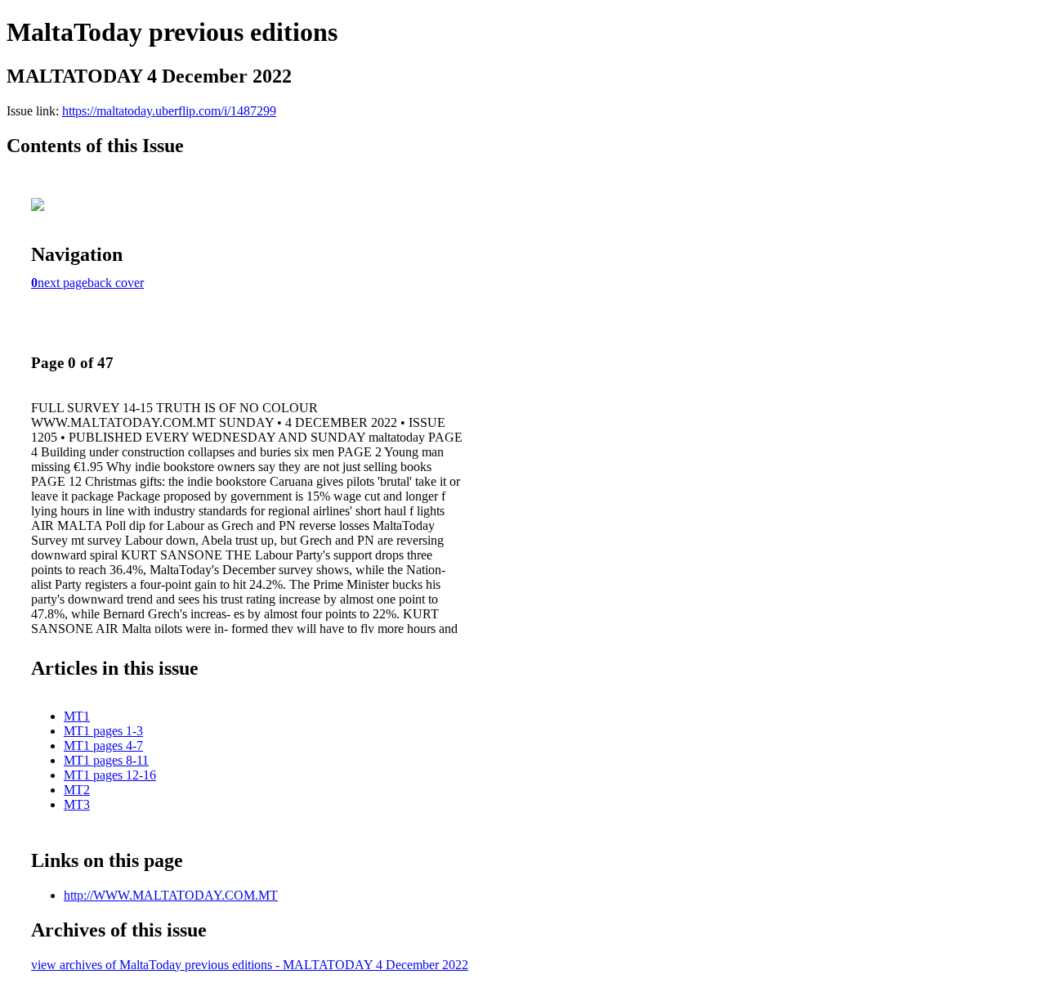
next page (62, 283)
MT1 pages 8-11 (106, 760)
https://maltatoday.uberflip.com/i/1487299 (169, 111)
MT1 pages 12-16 (110, 775)
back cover (115, 283)
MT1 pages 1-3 (103, 731)
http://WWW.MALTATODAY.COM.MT (171, 895)
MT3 (77, 804)
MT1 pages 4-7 (103, 745)
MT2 (77, 790)
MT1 (77, 716)
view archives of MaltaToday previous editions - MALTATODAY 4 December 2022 (249, 965)
